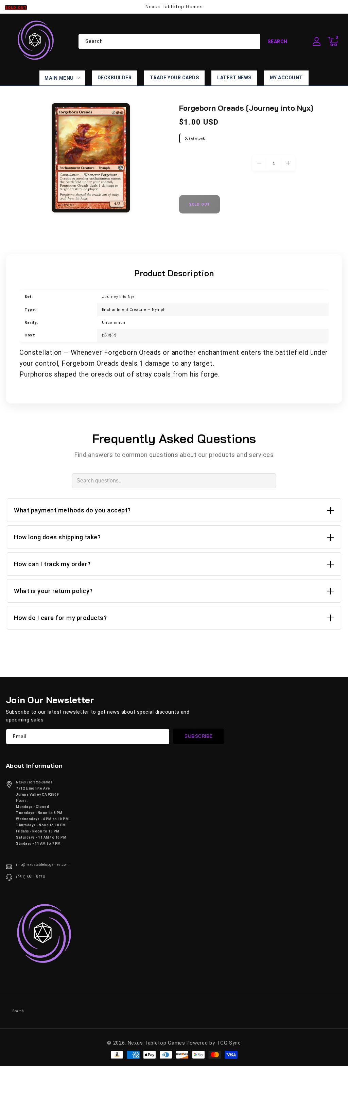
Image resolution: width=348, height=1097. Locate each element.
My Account (286, 77)
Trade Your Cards (174, 77)
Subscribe (199, 736)
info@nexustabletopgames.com (42, 865)
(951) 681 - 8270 (30, 877)
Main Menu (59, 78)
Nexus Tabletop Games (156, 1043)
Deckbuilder (115, 77)
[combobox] (187, 41)
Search (277, 41)
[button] (333, 41)
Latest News (234, 77)
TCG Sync (228, 1043)
